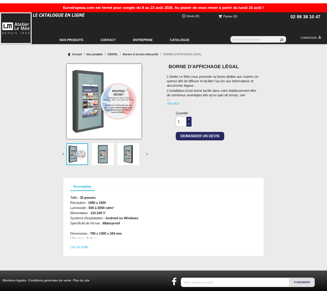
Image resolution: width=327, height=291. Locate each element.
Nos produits (71, 40)
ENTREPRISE (143, 40)
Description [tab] (82, 186)
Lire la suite (79, 247)
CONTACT (108, 40)
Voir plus (173, 103)
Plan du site (81, 280)
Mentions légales (15, 280)
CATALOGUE (179, 40)
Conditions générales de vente (50, 280)
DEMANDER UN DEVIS (200, 136)
